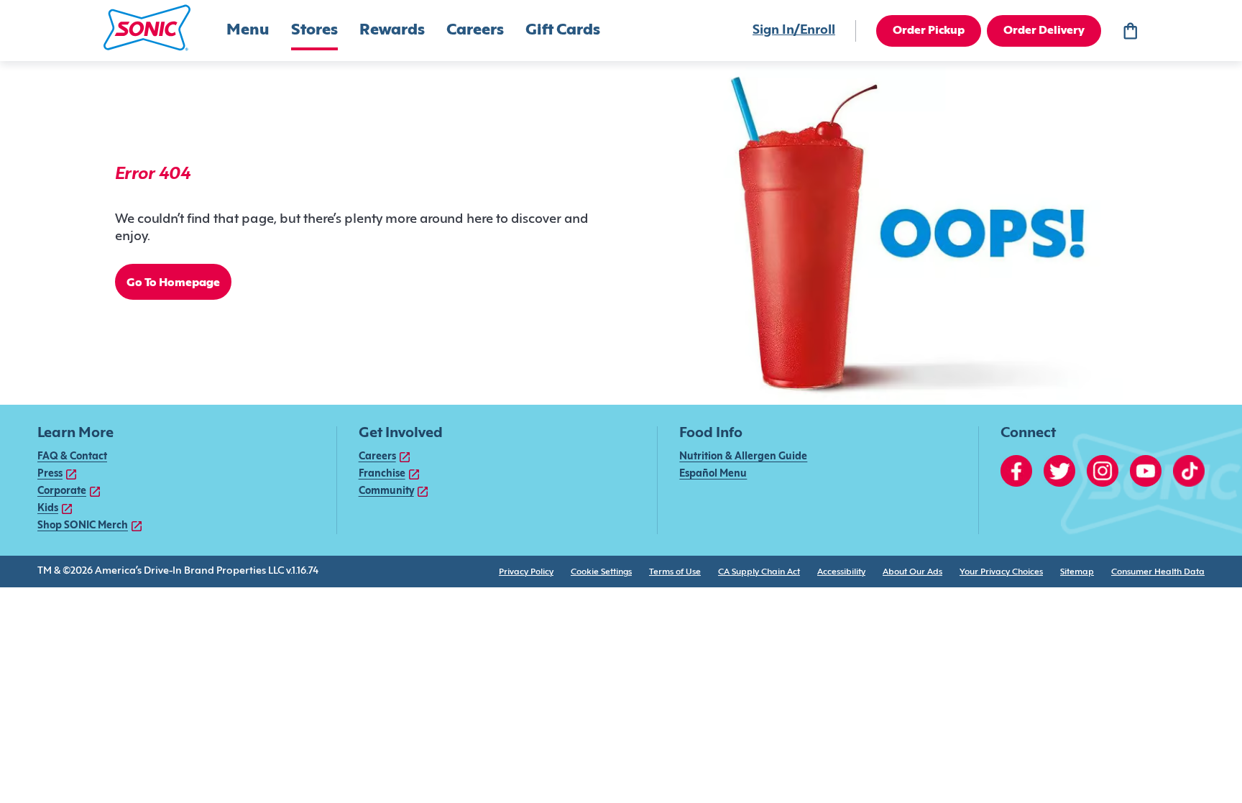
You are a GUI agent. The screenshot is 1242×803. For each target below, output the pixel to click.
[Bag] (1129, 31)
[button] (147, 27)
